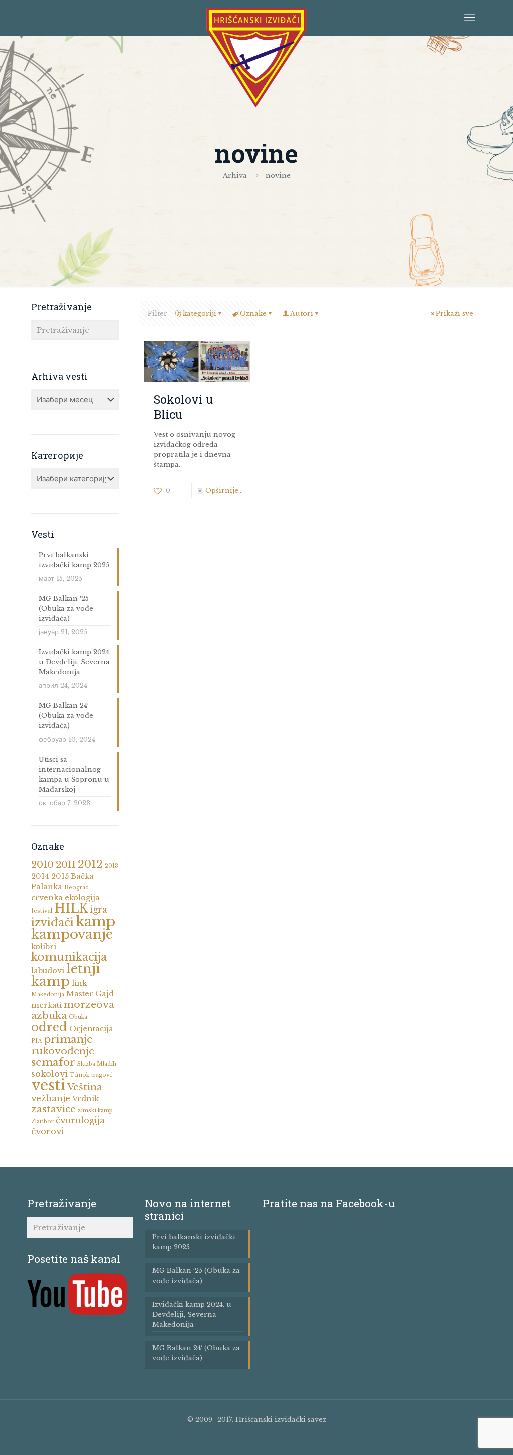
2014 (40, 876)
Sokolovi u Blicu (183, 406)
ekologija (82, 897)
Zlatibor (42, 1121)
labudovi (47, 970)
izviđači (52, 922)
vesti (48, 1085)
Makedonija (47, 994)
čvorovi (47, 1131)
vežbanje (50, 1098)
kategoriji (199, 313)
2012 (90, 864)
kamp (95, 921)
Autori (301, 313)
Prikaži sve (454, 313)
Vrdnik (85, 1098)
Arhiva (235, 175)
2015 (60, 876)
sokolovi (49, 1074)
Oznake (253, 313)
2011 (66, 864)
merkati (46, 1005)
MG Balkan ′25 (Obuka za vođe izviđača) (66, 608)
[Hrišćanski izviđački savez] (256, 57)
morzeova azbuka (72, 1010)
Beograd (76, 887)
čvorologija (80, 1120)
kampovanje (72, 934)
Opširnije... (224, 490)
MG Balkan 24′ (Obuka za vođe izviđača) (66, 715)
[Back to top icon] (472, 1440)
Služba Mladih (96, 1064)
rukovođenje (62, 1051)
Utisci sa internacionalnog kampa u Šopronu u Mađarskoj (74, 774)
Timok (79, 1075)
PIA (36, 1041)
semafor (53, 1062)
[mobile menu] (469, 17)
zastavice (53, 1109)
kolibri (43, 946)
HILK (71, 908)
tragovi (101, 1075)
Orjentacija (91, 1028)
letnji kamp (65, 975)
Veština (84, 1087)
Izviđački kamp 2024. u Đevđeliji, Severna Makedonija (75, 662)
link (79, 983)
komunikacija (69, 957)
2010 (42, 864)
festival (41, 910)
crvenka (47, 897)
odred (49, 1027)
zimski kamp (95, 1110)
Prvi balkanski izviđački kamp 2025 (74, 560)
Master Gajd (90, 993)
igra (98, 909)
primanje (68, 1039)
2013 (111, 866)
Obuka (78, 1017)
